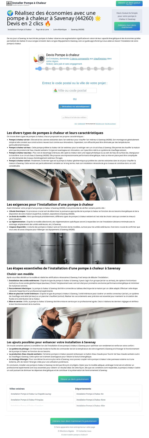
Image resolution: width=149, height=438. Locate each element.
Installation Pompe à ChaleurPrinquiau (27, 400)
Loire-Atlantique (60, 29)
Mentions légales (67, 431)
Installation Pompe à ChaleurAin (90, 394)
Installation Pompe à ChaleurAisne (91, 400)
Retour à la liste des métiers (75, 117)
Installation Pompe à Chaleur (20, 29)
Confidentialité (81, 123)
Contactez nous (84, 431)
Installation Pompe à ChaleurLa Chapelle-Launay (31, 394)
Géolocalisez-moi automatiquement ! (75, 106)
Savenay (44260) (77, 29)
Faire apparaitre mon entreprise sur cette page (75, 427)
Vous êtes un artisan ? (110, 123)
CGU (75, 123)
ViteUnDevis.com (100, 123)
